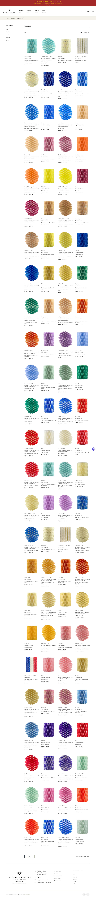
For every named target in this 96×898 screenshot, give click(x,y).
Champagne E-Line (63, 218)
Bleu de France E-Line (30, 123)
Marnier (60, 577)
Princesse (43, 707)
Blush (76, 123)
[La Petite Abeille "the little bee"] (9, 11)
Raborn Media (27, 894)
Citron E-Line (61, 250)
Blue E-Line (61, 123)
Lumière (43, 545)
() (88, 11)
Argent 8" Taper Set (80, 56)
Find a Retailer (57, 871)
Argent (60, 56)
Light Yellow (78, 480)
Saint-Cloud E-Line (63, 837)
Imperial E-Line (28, 448)
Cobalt (77, 250)
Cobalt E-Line (28, 283)
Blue (42, 123)
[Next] (33, 856)
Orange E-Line (45, 643)
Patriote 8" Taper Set (30, 675)
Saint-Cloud (44, 837)
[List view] (26, 32)
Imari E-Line (61, 416)
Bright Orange (79, 155)
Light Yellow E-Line (29, 513)
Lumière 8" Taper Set (64, 545)
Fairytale (43, 317)
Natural (60, 610)
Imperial (77, 416)
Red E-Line (27, 773)
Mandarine (27, 577)
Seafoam (77, 837)
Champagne (44, 218)
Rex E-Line (61, 773)
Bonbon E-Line (62, 155)
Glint (7, 29)
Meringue (27, 610)
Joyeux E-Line (28, 480)
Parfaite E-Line (79, 643)
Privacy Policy (57, 880)
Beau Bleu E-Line (62, 90)
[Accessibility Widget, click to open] (93, 449)
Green (77, 383)
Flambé (77, 317)
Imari (42, 416)
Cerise (77, 187)
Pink (42, 675)
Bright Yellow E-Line (63, 187)
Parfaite (60, 643)
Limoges (77, 513)
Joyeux (77, 448)
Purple (43, 740)
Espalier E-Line (28, 317)
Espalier (77, 284)
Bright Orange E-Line (30, 187)
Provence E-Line (28, 740)
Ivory (42, 448)
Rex (42, 773)
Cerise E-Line (28, 218)
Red (76, 740)
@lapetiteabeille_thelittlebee (44, 882)
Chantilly (77, 218)
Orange (26, 643)
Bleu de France (79, 90)
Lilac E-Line (61, 513)
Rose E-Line (61, 805)
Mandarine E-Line (46, 577)
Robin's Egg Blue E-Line (30, 805)
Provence (77, 707)
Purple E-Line (61, 740)
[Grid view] (25, 32)
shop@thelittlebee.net (42, 880)
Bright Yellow (45, 187)
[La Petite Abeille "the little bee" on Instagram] (84, 894)
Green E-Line (28, 416)
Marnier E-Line (79, 577)
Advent (8, 37)
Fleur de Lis (44, 350)
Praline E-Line (28, 707)
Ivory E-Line (61, 448)
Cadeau (8, 35)
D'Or (42, 284)
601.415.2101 (39, 877)
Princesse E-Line (62, 707)
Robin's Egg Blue (79, 773)
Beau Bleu (44, 90)
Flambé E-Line (28, 350)
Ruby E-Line (27, 837)
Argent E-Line (28, 90)
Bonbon (43, 155)
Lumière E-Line (79, 545)
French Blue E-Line (29, 383)
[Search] (82, 11)
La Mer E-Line (62, 480)
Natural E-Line (79, 610)
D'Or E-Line (61, 283)
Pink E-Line (61, 675)
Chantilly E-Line (28, 250)
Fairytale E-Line (62, 317)
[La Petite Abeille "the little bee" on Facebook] (87, 894)
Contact (56, 873)
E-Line (7, 40)
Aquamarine (27, 56)
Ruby (76, 805)
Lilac (42, 513)
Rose (42, 805)
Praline (77, 675)
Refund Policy (57, 878)
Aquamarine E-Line (46, 56)
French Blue (78, 350)
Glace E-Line (61, 383)
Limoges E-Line (28, 545)
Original (8, 32)
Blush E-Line (27, 155)
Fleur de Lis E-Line (63, 350)
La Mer (43, 480)
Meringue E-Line (46, 610)
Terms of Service (58, 876)
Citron (43, 250)
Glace (43, 383)
